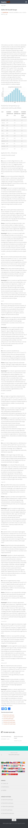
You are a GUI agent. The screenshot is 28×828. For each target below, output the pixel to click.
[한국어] (7, 769)
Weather (3, 5)
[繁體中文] (16, 775)
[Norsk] (16, 769)
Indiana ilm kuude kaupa (8, 806)
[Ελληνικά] (21, 763)
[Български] (5, 763)
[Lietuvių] (9, 769)
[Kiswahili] (21, 772)
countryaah (5, 12)
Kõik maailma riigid (7, 823)
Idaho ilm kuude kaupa (7, 799)
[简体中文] (14, 775)
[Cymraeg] (14, 763)
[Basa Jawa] (2, 769)
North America (5, 787)
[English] (9, 775)
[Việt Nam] (12, 775)
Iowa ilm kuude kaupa (6, 736)
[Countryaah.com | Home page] (7, 2)
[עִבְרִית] (9, 766)
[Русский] (9, 772)
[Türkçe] (5, 775)
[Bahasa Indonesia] (19, 766)
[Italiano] (21, 766)
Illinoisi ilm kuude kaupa (7, 803)
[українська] (7, 775)
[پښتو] (2, 772)
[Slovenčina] (12, 772)
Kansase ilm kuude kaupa (8, 813)
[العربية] (2, 763)
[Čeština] (12, 763)
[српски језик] (16, 772)
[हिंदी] (12, 766)
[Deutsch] (19, 763)
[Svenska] (19, 772)
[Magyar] (16, 766)
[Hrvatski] (14, 766)
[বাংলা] (7, 763)
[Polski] (24, 769)
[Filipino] (2, 775)
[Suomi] (5, 766)
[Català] (9, 763)
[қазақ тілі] (5, 769)
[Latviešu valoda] (12, 769)
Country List (5, 783)
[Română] (7, 772)
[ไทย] (24, 772)
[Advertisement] (14, 30)
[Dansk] (16, 763)
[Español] (24, 763)
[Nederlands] (19, 769)
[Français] (7, 766)
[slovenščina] (14, 772)
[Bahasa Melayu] (14, 769)
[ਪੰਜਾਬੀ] (21, 769)
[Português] (5, 772)
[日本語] (24, 766)
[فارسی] (2, 766)
